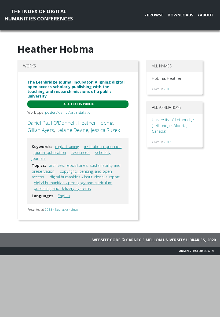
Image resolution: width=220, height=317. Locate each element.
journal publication (50, 152)
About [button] (207, 14)
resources (80, 152)
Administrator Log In (196, 251)
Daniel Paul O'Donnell (51, 123)
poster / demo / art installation (69, 112)
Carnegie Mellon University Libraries (165, 239)
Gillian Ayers (40, 130)
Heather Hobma (95, 123)
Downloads (180, 14)
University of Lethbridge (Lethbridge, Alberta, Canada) (173, 125)
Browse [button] (155, 14)
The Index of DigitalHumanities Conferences (38, 15)
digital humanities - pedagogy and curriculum (73, 182)
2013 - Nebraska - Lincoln (62, 209)
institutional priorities (103, 146)
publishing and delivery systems (62, 188)
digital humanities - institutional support (85, 176)
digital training (67, 146)
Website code (106, 239)
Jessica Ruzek (105, 130)
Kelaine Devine (72, 130)
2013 (167, 89)
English (64, 195)
